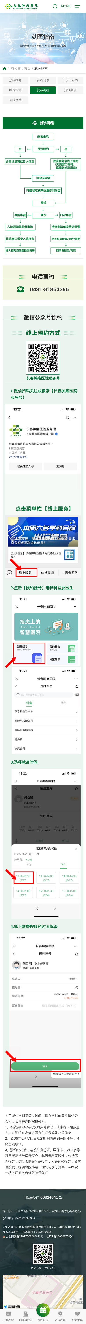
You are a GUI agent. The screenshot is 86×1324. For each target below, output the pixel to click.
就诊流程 (43, 90)
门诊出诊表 (70, 80)
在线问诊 (43, 80)
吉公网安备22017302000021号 (25, 1236)
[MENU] (77, 7)
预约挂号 (15, 80)
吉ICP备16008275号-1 (60, 1236)
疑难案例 (70, 90)
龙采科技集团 (44, 1231)
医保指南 (15, 90)
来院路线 (15, 100)
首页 (27, 68)
